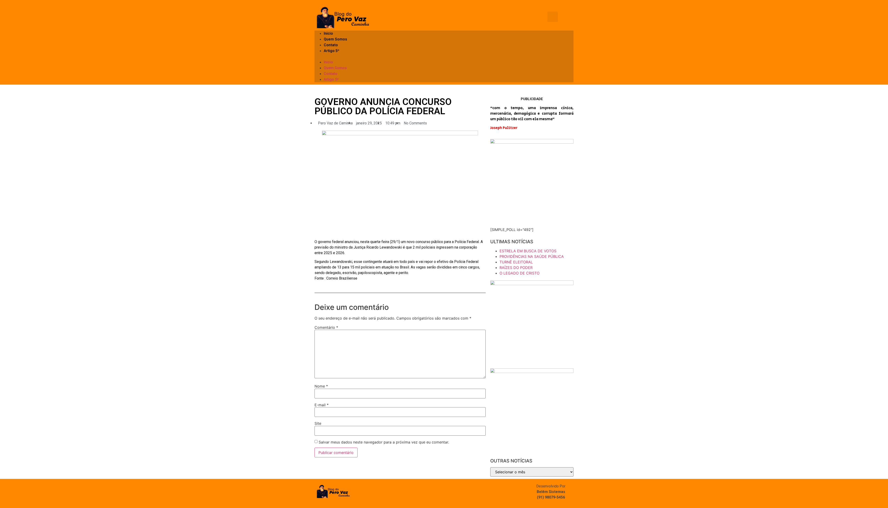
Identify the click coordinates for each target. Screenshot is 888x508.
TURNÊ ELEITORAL (516, 262)
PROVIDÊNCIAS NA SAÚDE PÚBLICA (532, 256)
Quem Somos (335, 39)
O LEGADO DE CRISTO (520, 273)
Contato (331, 45)
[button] (444, 56)
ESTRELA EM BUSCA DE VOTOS (528, 251)
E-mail (321, 405)
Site (317, 423)
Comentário (326, 327)
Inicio (328, 33)
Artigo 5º (331, 51)
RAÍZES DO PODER (516, 267)
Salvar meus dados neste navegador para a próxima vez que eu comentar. (384, 442)
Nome (321, 386)
